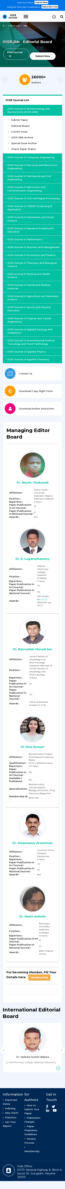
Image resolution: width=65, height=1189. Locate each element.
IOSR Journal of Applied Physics (26, 351)
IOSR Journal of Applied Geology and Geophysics (29, 331)
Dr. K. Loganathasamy (32, 559)
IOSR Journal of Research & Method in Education (30, 230)
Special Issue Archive (24, 143)
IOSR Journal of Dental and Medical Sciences (28, 286)
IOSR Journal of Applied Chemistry (28, 359)
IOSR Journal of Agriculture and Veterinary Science (32, 298)
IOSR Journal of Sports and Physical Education (29, 309)
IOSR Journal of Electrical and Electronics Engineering (32, 167)
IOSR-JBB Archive (22, 137)
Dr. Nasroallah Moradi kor (32, 649)
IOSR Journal (14, 26)
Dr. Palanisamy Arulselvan (32, 843)
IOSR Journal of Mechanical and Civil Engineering (29, 178)
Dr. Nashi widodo (32, 916)
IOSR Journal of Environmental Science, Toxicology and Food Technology (31, 342)
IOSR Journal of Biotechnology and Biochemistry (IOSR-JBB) (28, 110)
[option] (32, 4)
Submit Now (41, 2)
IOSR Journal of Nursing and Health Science (28, 275)
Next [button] (54, 80)
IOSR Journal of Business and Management (33, 247)
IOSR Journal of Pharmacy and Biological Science (32, 264)
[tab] (32, 435)
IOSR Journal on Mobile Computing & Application (29, 208)
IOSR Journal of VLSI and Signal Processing (33, 198)
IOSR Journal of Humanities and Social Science (30, 219)
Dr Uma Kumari (32, 747)
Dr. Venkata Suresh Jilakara (32, 1056)
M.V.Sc (44, 599)
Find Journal (15, 52)
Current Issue (19, 131)
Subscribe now (50, 7)
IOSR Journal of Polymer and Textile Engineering (29, 320)
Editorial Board (20, 125)
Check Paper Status (23, 149)
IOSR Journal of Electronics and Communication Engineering (26, 189)
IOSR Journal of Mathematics (25, 239)
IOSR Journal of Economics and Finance (31, 255)
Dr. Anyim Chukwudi (32, 482)
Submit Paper (19, 119)
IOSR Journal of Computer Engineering (30, 157)
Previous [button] (10, 80)
